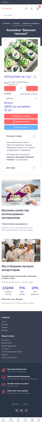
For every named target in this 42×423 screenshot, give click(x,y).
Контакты (5, 2)
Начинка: (7, 94)
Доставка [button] (10, 168)
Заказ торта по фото (9, 357)
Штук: (6, 83)
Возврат (5, 355)
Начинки (5, 330)
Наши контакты (22, 127)
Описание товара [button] (14, 136)
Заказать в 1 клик (22, 122)
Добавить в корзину (22, 116)
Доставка (5, 349)
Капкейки (5, 324)
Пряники (5, 327)
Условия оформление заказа (12, 352)
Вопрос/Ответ (7, 343)
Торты (4, 322)
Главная (7, 23)
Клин (26, 404)
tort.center (7, 8)
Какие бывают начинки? (29, 94)
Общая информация (9, 346)
